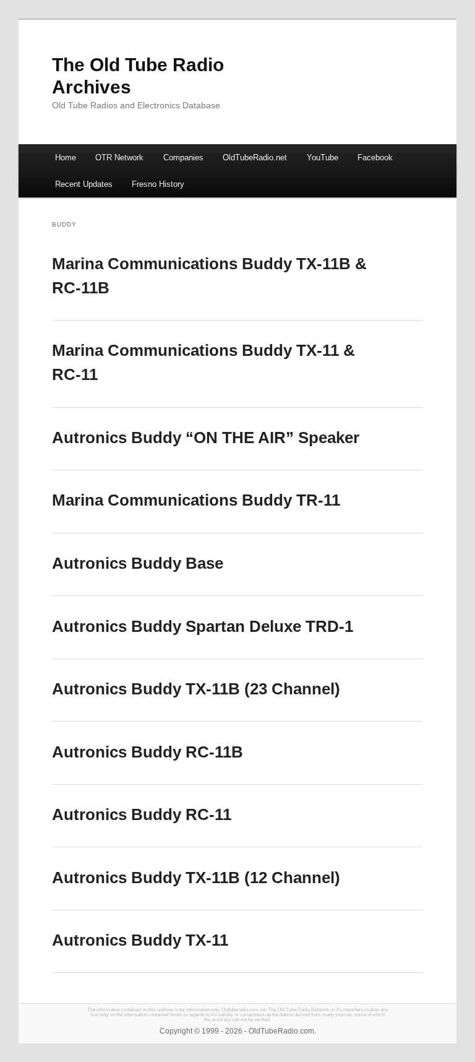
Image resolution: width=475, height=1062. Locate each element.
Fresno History (158, 184)
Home (65, 157)
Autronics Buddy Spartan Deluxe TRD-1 (202, 626)
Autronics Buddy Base (137, 563)
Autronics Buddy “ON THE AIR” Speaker (205, 437)
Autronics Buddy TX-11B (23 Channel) (196, 689)
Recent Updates (84, 184)
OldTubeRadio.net (255, 157)
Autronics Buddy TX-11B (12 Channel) (196, 877)
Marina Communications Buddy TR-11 (196, 500)
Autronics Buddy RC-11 (141, 814)
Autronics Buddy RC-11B (147, 752)
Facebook (375, 157)
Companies (183, 157)
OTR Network (119, 157)
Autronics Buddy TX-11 (140, 940)
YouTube (322, 157)
